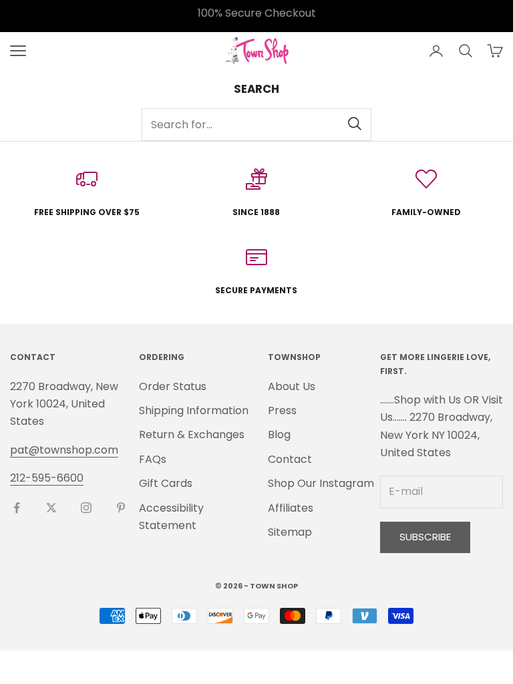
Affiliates (290, 508)
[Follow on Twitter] (51, 507)
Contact (290, 459)
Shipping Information (193, 410)
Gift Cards (165, 483)
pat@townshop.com (64, 450)
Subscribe (425, 537)
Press (282, 410)
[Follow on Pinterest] (121, 507)
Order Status (172, 386)
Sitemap (290, 532)
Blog (279, 434)
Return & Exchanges (191, 434)
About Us (291, 386)
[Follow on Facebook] (16, 507)
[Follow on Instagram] (86, 507)
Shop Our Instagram (321, 483)
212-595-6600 (46, 478)
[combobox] (256, 124)
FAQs (152, 459)
